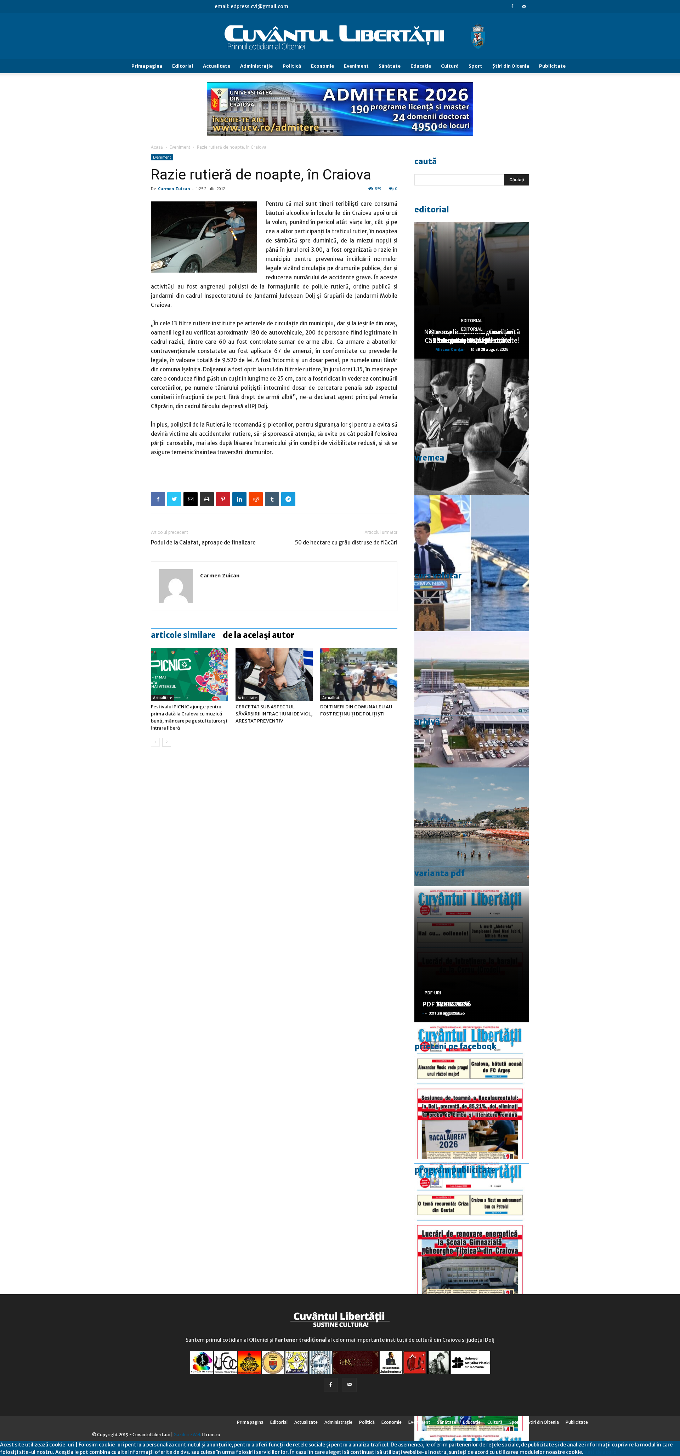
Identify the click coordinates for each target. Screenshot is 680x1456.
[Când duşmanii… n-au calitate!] (471, 699)
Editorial (182, 66)
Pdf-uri (433, 992)
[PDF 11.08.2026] (471, 1090)
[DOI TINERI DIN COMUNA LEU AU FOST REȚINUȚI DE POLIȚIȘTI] (358, 674)
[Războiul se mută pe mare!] (471, 835)
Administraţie (256, 66)
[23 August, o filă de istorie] (471, 427)
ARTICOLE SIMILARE (183, 635)
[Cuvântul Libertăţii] (340, 36)
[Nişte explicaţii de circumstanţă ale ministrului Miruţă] (471, 563)
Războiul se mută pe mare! (472, 340)
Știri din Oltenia (510, 66)
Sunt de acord (600, 1452)
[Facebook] (512, 6)
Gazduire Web (188, 1434)
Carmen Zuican (174, 188)
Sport (475, 66)
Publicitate (552, 66)
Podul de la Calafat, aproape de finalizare (203, 542)
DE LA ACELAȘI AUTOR (258, 635)
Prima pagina (146, 66)
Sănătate (390, 66)
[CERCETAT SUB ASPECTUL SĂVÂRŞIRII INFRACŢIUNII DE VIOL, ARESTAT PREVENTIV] (274, 674)
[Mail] (523, 6)
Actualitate (216, 66)
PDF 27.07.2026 (446, 1004)
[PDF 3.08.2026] (471, 1227)
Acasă (157, 147)
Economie (322, 66)
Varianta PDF (439, 873)
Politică (292, 66)
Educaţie (420, 66)
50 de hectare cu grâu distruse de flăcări (346, 542)
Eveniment (356, 66)
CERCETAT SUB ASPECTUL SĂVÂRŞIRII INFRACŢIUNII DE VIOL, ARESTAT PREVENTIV (274, 714)
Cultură (450, 66)
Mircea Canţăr (450, 349)
